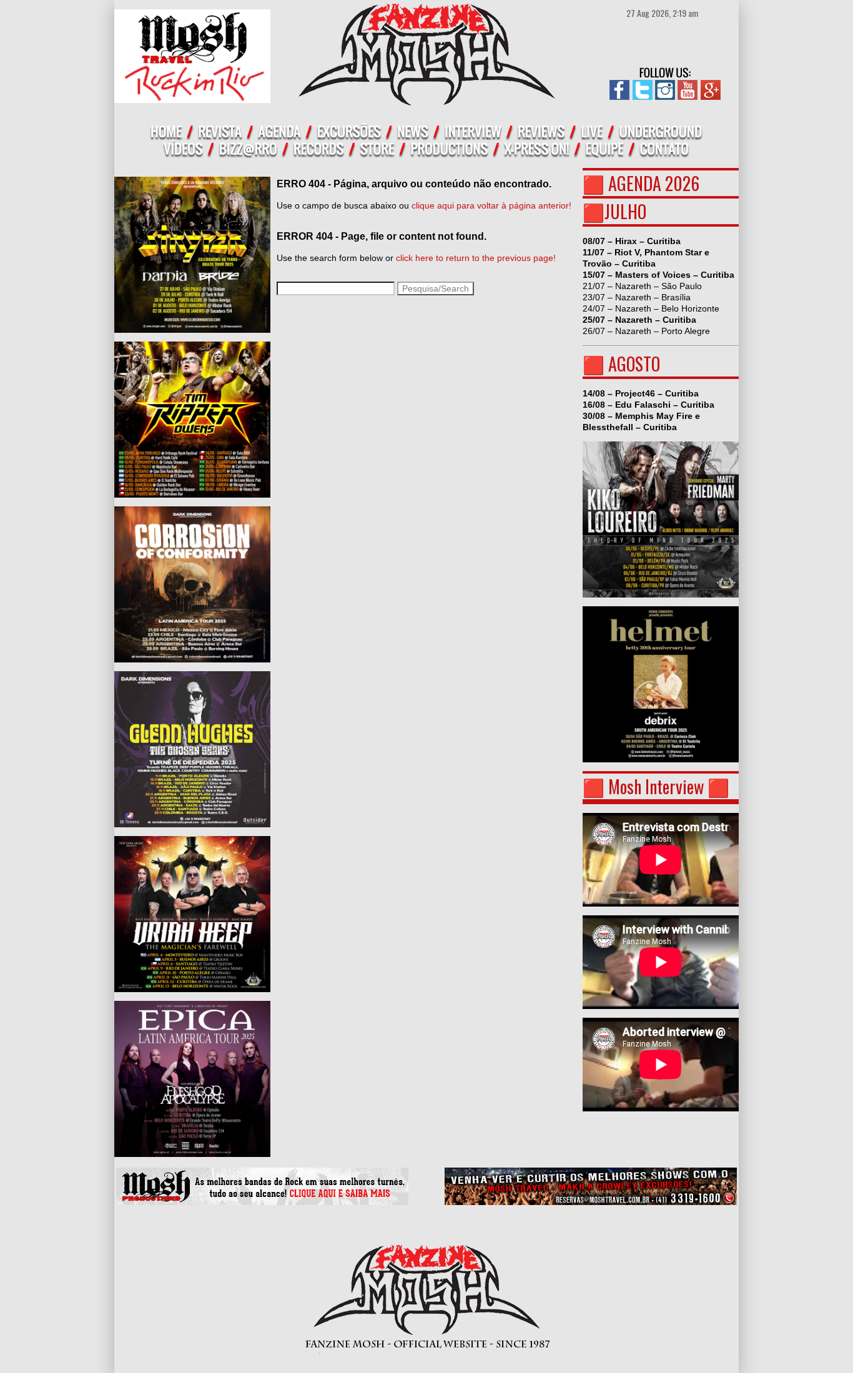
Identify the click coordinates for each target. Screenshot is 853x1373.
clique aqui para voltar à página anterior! (491, 205)
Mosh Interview (656, 786)
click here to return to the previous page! (476, 258)
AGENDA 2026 (653, 183)
